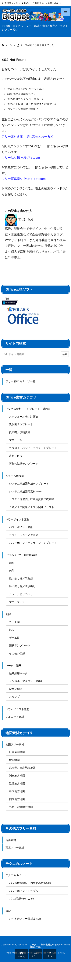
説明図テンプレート (21, 424)
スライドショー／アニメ (23, 534)
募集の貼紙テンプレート (23, 463)
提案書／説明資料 (19, 432)
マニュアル (15, 439)
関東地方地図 (17, 775)
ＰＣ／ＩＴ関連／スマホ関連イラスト (31, 507)
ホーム (8, 45)
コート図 (14, 622)
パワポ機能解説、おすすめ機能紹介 (30, 882)
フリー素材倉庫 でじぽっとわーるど (27, 136)
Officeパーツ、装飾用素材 (21, 555)
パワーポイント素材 (17, 519)
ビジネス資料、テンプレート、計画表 (28, 408)
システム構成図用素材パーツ (26, 491)
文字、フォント (18, 602)
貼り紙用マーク (18, 673)
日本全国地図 (17, 752)
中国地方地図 (17, 791)
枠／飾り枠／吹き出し (22, 586)
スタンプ (14, 696)
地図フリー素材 (14, 744)
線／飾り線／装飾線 (21, 578)
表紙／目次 (15, 455)
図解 (8, 614)
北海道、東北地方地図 (22, 767)
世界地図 (14, 759)
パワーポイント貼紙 (21, 527)
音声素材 (10, 840)
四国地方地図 (17, 799)
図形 (11, 562)
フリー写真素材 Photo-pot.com (24, 179)
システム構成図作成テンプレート (29, 483)
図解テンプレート (19, 645)
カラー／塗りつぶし (21, 594)
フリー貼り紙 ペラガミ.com (21, 157)
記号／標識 (15, 689)
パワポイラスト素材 (17, 709)
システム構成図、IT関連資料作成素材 (31, 499)
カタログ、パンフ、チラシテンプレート (33, 447)
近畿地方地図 (17, 783)
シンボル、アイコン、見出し (26, 681)
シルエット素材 (14, 716)
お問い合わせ (55, 3)
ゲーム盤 (14, 637)
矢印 (11, 570)
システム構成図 (14, 476)
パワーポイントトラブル (23, 890)
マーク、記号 (13, 665)
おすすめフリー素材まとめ (25, 918)
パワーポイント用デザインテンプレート (33, 542)
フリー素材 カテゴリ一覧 (20, 381)
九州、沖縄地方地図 (21, 806)
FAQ (26, 3)
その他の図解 (17, 653)
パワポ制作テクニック (22, 898)
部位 (11, 629)
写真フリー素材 (14, 847)
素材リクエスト (12, 3)
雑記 (8, 911)
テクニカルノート (16, 875)
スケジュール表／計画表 (23, 416)
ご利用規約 (38, 3)
